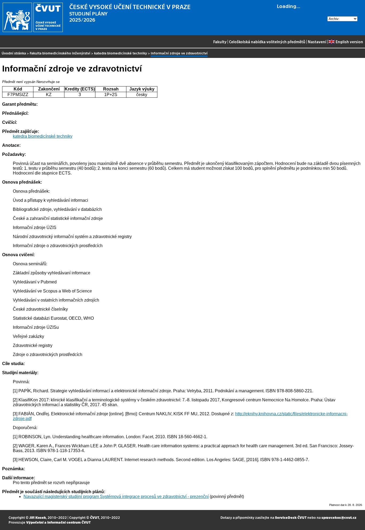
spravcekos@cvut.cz (338, 517)
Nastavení (317, 41)
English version (349, 41)
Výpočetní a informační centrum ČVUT (58, 522)
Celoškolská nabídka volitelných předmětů (267, 41)
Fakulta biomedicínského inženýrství (60, 53)
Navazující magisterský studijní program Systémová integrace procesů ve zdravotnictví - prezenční (116, 496)
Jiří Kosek (37, 517)
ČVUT (94, 517)
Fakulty (220, 41)
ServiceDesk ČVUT (290, 517)
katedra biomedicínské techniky (120, 53)
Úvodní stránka (14, 53)
